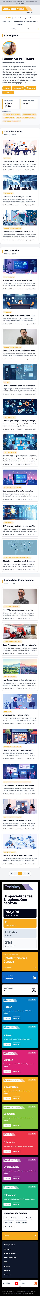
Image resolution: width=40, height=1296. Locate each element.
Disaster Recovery (20, 18)
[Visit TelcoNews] (14, 1187)
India (21, 1218)
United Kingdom (21, 1222)
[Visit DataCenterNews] (14, 1080)
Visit (6, 1018)
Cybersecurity (9, 118)
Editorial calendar (9, 1253)
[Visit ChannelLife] (14, 1027)
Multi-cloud (31, 18)
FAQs (6, 1262)
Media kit (16, 1018)
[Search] (28, 29)
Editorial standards (10, 1257)
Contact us (17, 88)
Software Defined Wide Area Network (25, 21)
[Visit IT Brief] (14, 1134)
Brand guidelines (9, 1245)
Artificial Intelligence (12, 114)
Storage (20, 24)
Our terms (7, 1275)
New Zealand (9, 1222)
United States (9, 1227)
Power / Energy (7, 21)
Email (8, 88)
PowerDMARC (29, 1293)
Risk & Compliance (29, 114)
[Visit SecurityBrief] (14, 1160)
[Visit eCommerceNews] (14, 1107)
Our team (7, 92)
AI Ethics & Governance (12, 121)
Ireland (28, 1218)
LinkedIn (32, 88)
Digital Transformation (26, 118)
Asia (6, 1218)
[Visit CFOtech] (14, 1000)
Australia (14, 1218)
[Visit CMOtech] (14, 1053)
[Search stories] (35, 1235)
